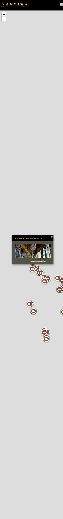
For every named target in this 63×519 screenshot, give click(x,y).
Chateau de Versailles (28, 238)
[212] (58, 278)
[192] (30, 304)
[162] (32, 269)
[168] (33, 311)
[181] (44, 281)
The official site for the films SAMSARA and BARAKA (14, 5)
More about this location (40, 261)
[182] (44, 277)
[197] (46, 339)
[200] (44, 332)
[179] (41, 273)
